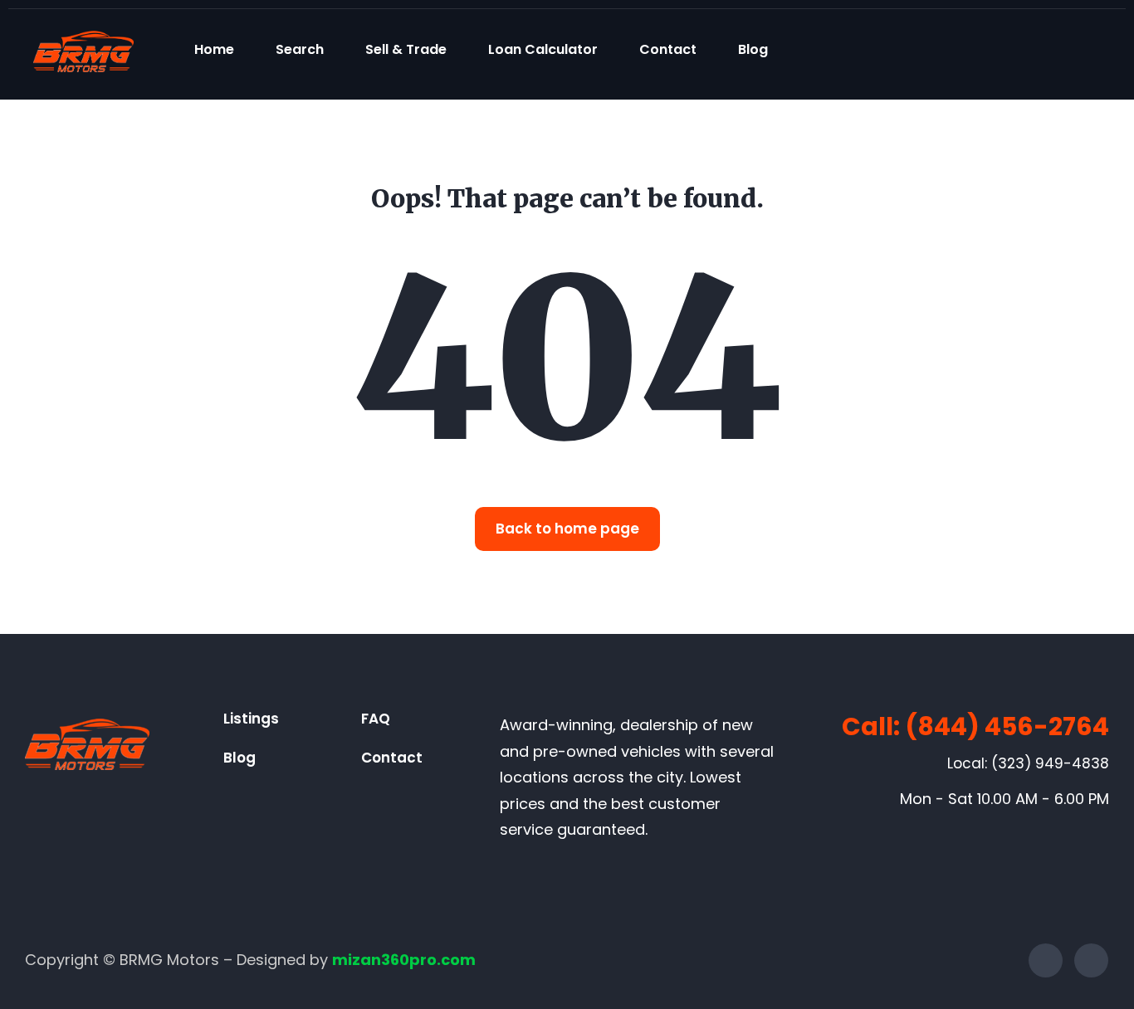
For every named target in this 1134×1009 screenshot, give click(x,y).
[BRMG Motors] (83, 49)
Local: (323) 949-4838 (1028, 763)
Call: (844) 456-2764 (975, 726)
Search (300, 49)
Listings (251, 719)
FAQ (375, 719)
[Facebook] (1046, 960)
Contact (668, 49)
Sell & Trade (406, 49)
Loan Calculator (543, 49)
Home (214, 49)
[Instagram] (1091, 960)
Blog (753, 49)
